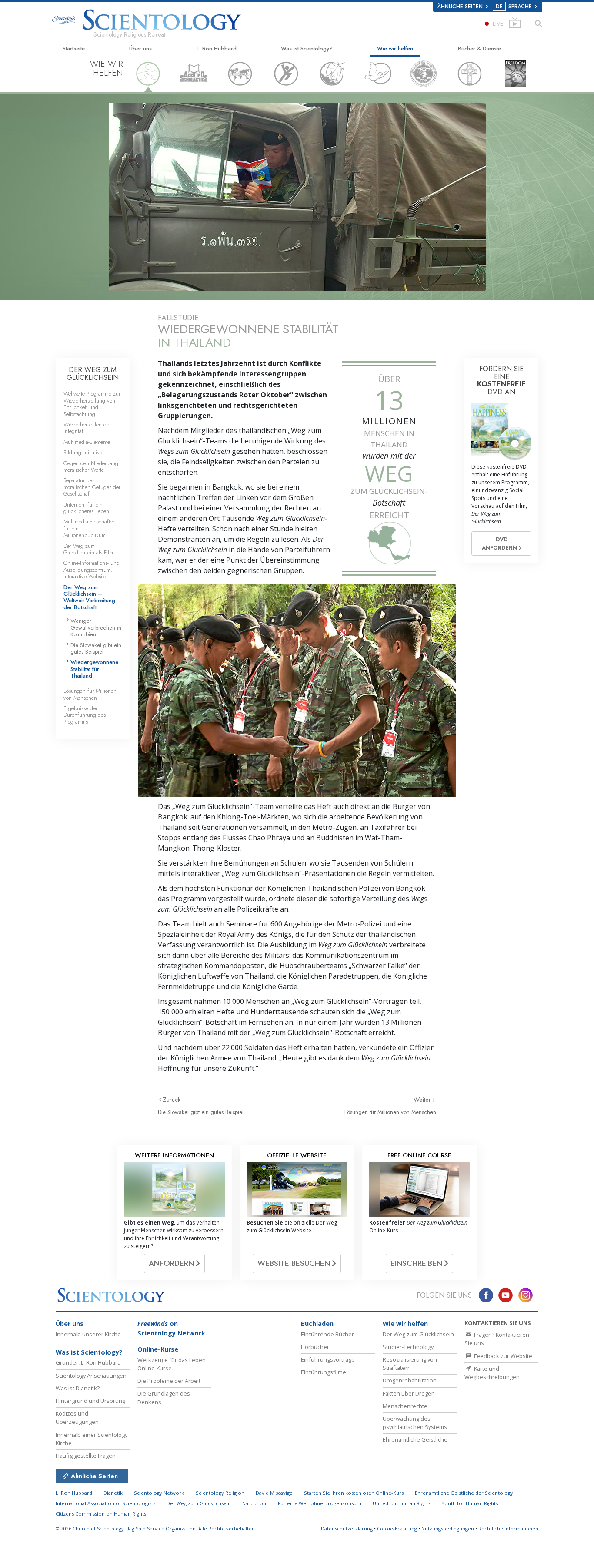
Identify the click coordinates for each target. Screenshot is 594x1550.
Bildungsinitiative (82, 452)
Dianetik (113, 1493)
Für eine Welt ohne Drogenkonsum (319, 1503)
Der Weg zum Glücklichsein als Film (88, 549)
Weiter (423, 1099)
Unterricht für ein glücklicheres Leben (86, 507)
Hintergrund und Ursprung (90, 1401)
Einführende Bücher (327, 1334)
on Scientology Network (171, 1328)
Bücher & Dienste (479, 48)
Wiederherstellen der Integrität (87, 427)
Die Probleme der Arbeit (168, 1381)
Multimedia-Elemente (86, 442)
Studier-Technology (408, 1347)
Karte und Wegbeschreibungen (492, 1373)
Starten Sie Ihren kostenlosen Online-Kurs (354, 1493)
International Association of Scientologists (105, 1503)
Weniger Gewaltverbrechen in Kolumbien (95, 627)
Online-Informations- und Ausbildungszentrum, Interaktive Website (91, 569)
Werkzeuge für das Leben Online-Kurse (171, 1364)
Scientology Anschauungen (91, 1375)
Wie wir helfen (395, 48)
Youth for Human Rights (469, 1503)
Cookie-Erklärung (397, 1528)
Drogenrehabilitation (410, 1380)
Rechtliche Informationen (508, 1528)
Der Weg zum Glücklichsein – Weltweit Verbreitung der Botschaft (89, 597)
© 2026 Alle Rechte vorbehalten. (156, 1528)
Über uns (140, 48)
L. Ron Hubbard (217, 48)
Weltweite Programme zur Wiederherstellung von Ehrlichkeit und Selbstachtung (91, 403)
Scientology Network (159, 1493)
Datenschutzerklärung (347, 1528)
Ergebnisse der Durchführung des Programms (84, 715)
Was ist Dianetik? (78, 1388)
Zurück (171, 1099)
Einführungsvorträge (328, 1359)
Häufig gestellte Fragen (86, 1455)
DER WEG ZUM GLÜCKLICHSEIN (93, 373)
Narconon (254, 1503)
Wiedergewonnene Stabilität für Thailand (94, 669)
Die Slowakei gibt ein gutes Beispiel (201, 1112)
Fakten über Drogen (409, 1393)
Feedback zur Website (502, 1356)
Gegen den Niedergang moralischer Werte (90, 466)
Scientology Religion (220, 1493)
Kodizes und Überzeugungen (77, 1417)
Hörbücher (315, 1347)
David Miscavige (274, 1493)
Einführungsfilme (323, 1372)
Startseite (74, 48)
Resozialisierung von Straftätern (410, 1363)
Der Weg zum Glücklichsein (418, 1334)
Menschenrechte (405, 1406)
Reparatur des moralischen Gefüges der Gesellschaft (91, 487)
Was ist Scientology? (307, 48)
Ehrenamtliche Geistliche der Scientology (464, 1493)
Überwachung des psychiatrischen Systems (415, 1423)
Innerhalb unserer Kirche (88, 1334)
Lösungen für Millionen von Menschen (390, 1112)
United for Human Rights (402, 1503)
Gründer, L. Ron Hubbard (88, 1362)
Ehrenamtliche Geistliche (415, 1439)
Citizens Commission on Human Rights (101, 1513)
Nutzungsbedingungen (447, 1528)
